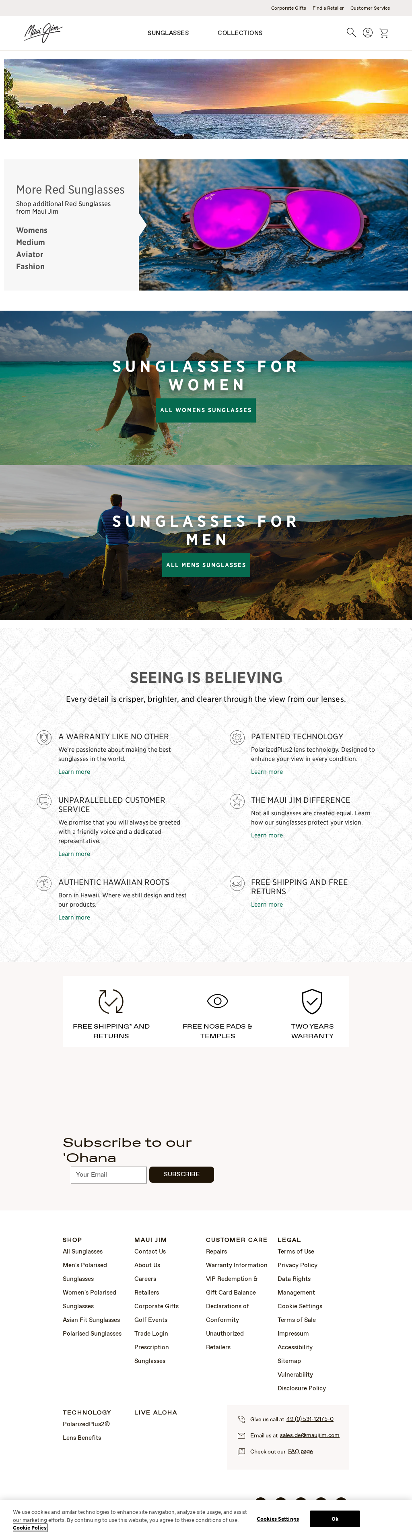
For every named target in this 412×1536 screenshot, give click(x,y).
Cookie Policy (30, 1527)
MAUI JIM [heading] (150, 1240)
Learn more (74, 771)
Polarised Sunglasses (92, 1334)
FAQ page (300, 1451)
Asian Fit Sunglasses (91, 1320)
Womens (31, 230)
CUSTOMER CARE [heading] (237, 1240)
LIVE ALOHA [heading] (155, 1413)
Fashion (30, 266)
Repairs (216, 1252)
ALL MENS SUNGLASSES (206, 565)
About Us (147, 1266)
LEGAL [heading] (289, 1240)
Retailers (146, 1293)
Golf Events (150, 1320)
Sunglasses (168, 33)
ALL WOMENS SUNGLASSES (206, 410)
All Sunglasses (83, 1252)
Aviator (29, 254)
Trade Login (151, 1334)
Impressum (293, 1334)
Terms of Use (296, 1252)
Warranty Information (237, 1266)
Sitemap (289, 1361)
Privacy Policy (297, 1266)
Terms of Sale (297, 1320)
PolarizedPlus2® (86, 1425)
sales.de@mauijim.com (310, 1435)
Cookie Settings (300, 1307)
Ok (335, 1518)
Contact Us (150, 1252)
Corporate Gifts (288, 8)
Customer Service (370, 8)
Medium (30, 242)
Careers (145, 1279)
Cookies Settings (278, 1518)
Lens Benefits (82, 1438)
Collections (240, 33)
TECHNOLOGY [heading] (87, 1413)
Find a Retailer (328, 8)
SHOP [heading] (72, 1240)
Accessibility (295, 1348)
